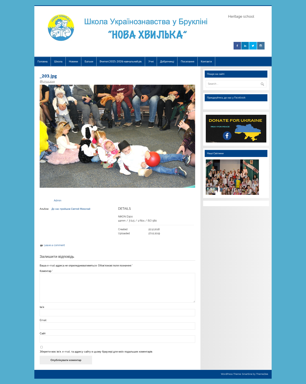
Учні (151, 61)
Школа (58, 61)
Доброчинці (167, 61)
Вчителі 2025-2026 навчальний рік (121, 61)
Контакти (206, 61)
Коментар (46, 271)
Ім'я (42, 307)
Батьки (89, 61)
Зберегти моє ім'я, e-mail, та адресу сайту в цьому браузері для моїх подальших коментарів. (96, 351)
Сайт (43, 333)
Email (43, 320)
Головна (42, 61)
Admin (57, 200)
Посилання (187, 61)
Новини (73, 61)
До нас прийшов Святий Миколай (71, 208)
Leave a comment (54, 245)
